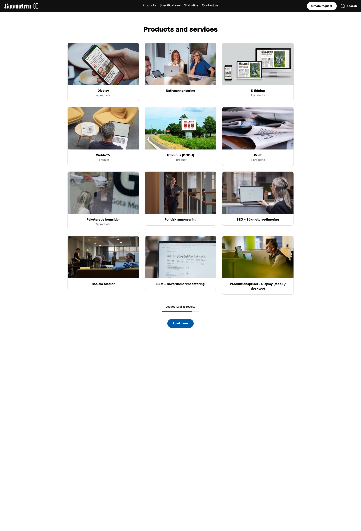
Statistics (191, 5)
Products (149, 5)
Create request (321, 6)
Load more (180, 323)
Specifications (170, 5)
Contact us (210, 5)
